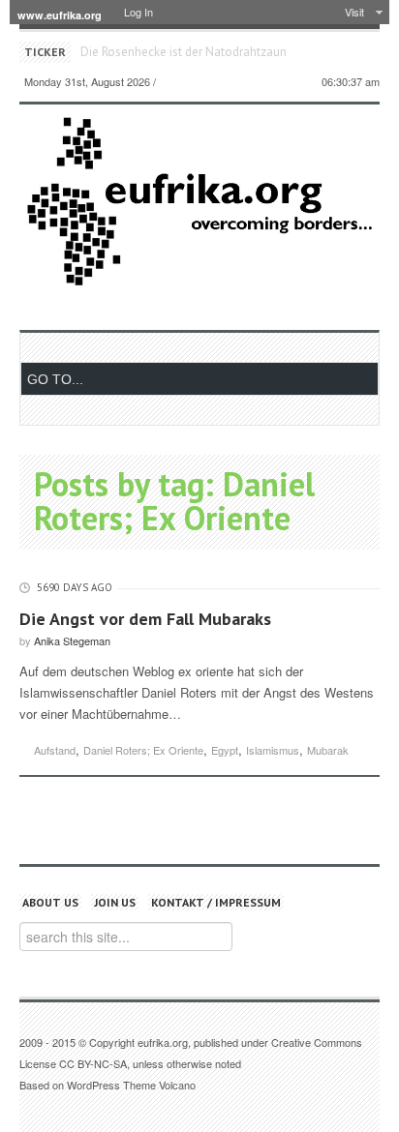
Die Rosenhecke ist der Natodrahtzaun (183, 52)
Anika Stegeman (72, 640)
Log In (138, 11)
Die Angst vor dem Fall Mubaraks (145, 619)
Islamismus (272, 750)
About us (50, 902)
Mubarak (328, 750)
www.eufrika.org (59, 15)
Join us (115, 902)
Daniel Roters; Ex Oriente (143, 750)
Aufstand (55, 750)
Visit (354, 11)
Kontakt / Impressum (216, 902)
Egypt (224, 750)
